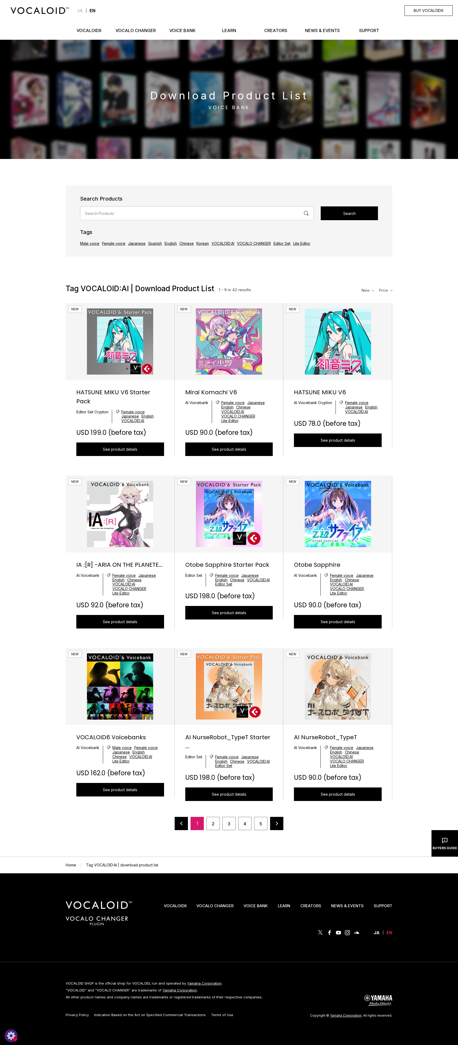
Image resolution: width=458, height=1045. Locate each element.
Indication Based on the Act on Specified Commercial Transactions (150, 1015)
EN (389, 932)
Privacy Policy (77, 1015)
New (365, 290)
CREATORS (310, 905)
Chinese (186, 243)
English (171, 243)
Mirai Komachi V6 (211, 392)
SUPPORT (383, 905)
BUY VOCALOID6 (428, 10)
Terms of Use (222, 1015)
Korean (202, 243)
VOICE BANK (256, 905)
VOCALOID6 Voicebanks (111, 737)
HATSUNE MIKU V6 (320, 392)
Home (71, 865)
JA (80, 10)
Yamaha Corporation (204, 983)
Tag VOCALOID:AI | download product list (122, 865)
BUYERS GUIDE (445, 848)
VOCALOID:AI (223, 243)
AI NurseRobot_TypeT (325, 737)
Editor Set (282, 243)
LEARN (284, 905)
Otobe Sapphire (317, 565)
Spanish (155, 243)
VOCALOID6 (175, 905)
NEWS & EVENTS (347, 905)
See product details (120, 449)
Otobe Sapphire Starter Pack (227, 565)
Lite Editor (301, 243)
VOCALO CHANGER (254, 243)
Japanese (137, 243)
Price (383, 290)
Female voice (113, 243)
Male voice (89, 243)
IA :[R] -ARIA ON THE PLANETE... (119, 565)
